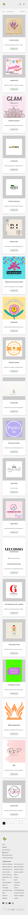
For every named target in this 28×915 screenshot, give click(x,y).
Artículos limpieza (6, 882)
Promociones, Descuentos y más (10, 890)
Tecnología (5, 887)
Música (16, 874)
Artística (16, 898)
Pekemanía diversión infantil (14, 282)
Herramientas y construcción (9, 869)
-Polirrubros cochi (14, 644)
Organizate (14, 322)
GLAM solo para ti (14, 121)
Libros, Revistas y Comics (8, 874)
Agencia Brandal (20, 909)
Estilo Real (14, 483)
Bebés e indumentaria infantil (9, 866)
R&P (14, 765)
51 (22, 823)
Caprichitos (14, 524)
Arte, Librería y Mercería (20, 864)
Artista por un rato (14, 685)
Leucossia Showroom (14, 564)
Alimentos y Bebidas (7, 864)
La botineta (14, 161)
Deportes (4, 885)
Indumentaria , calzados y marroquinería (12, 877)
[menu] (24, 4)
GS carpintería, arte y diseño (14, 604)
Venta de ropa (14, 488)
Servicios (16, 877)
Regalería (4, 898)
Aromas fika (14, 403)
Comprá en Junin (10, 11)
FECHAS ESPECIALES (19, 890)
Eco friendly (17, 882)
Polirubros (4, 895)
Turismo (16, 887)
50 (19, 823)
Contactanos (6, 849)
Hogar (15, 880)
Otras (3, 880)
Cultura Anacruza (14, 201)
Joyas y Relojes (6, 872)
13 (10, 823)
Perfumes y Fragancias (19, 895)
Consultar (14, 49)
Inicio (3, 11)
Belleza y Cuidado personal (20, 866)
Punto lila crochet (14, 443)
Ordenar (22, 11)
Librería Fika (14, 806)
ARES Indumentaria (14, 725)
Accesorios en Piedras (19, 893)
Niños (3, 893)
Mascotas (16, 885)
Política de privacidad (7, 857)
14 (13, 823)
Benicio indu (14, 241)
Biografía (4, 847)
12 (7, 823)
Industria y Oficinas (18, 869)
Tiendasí (10, 909)
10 (22, 821)
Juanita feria (14, 80)
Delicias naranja (14, 362)
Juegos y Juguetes (18, 872)
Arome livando (14, 40)
